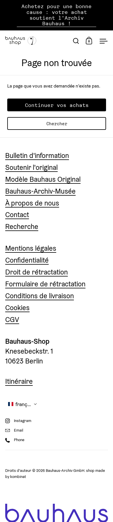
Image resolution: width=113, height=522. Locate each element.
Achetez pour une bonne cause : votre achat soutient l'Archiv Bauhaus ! (56, 15)
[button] (22, 404)
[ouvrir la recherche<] (76, 41)
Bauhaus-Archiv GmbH (65, 470)
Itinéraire (19, 381)
